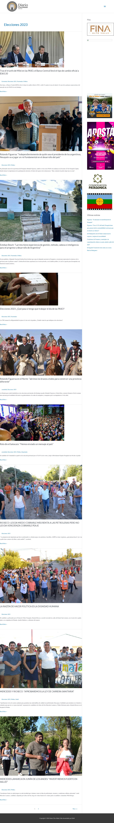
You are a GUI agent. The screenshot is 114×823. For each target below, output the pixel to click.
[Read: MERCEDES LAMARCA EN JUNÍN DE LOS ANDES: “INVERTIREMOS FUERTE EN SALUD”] (41, 746)
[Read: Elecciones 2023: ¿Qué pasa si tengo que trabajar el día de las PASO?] (29, 289)
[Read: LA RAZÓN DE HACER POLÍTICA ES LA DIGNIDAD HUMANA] (41, 575)
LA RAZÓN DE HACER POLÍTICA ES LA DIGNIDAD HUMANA (29, 606)
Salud (17, 699)
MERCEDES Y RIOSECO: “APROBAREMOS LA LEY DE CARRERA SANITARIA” (37, 691)
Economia (4, 81)
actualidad (4, 389)
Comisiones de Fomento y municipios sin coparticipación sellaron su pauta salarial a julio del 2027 (100, 242)
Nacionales (20, 81)
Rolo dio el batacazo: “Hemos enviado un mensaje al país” (26, 444)
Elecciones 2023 (12, 81)
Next (75, 809)
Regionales (24, 452)
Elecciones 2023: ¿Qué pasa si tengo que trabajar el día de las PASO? (32, 308)
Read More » (3, 91)
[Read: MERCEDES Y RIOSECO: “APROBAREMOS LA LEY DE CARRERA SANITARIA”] (41, 658)
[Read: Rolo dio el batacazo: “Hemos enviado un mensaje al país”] (32, 422)
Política (25, 81)
